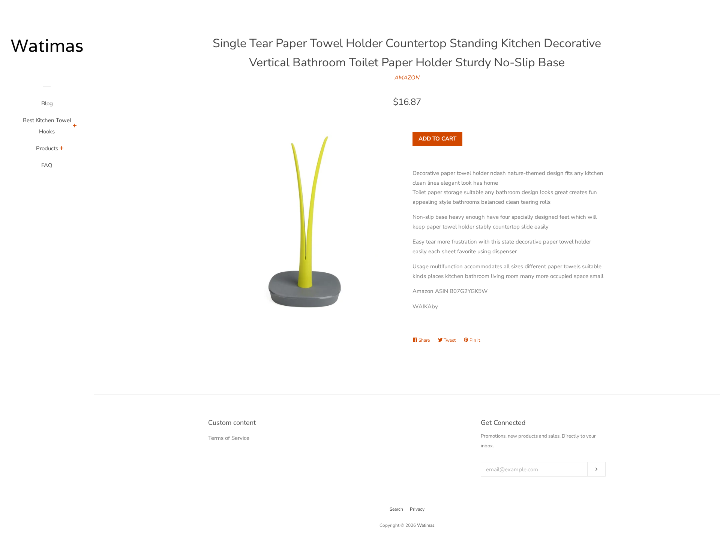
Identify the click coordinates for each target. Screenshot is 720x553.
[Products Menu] (61, 149)
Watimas (426, 525)
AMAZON (407, 77)
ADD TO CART (437, 138)
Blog (47, 103)
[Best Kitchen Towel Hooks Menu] (74, 127)
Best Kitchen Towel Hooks (47, 126)
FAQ (46, 165)
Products (47, 148)
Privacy (417, 509)
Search (396, 509)
